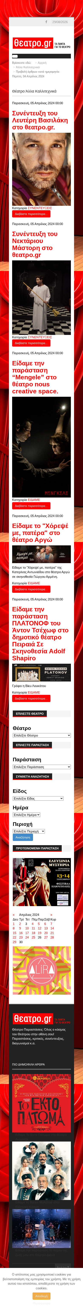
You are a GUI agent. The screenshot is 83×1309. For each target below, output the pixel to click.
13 (46, 928)
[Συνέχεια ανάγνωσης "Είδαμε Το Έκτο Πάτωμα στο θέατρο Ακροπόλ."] (41, 1103)
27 (46, 937)
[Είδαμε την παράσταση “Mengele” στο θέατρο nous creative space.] (41, 447)
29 (14, 942)
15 (14, 933)
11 (33, 928)
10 (27, 928)
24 (27, 937)
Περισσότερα (41, 1303)
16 (21, 933)
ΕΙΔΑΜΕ (34, 500)
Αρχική (42, 62)
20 (46, 933)
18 (33, 933)
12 (39, 928)
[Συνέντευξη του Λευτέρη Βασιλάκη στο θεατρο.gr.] (41, 169)
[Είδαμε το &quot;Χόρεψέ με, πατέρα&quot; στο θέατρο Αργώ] (41, 554)
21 (52, 933)
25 (33, 937)
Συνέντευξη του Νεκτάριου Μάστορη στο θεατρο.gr (34, 244)
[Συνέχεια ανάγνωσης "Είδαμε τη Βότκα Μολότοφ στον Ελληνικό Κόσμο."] (41, 1171)
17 (27, 933)
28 (52, 937)
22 (14, 937)
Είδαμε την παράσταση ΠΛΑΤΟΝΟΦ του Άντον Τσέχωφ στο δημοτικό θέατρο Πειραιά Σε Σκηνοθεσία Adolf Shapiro (40, 634)
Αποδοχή (41, 1296)
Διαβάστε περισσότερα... (31, 214)
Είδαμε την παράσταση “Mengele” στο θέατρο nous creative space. (35, 377)
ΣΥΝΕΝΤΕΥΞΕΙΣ (40, 208)
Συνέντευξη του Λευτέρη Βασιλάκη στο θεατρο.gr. (40, 120)
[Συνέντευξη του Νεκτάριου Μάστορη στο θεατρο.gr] (41, 297)
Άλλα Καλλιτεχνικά (28, 67)
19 (39, 933)
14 (52, 928)
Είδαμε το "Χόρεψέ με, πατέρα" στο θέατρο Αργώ (40, 532)
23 (21, 937)
